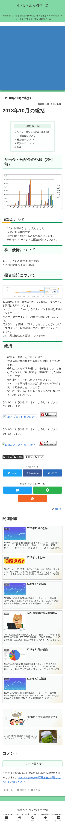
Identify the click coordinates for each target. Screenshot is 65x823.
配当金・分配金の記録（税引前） (33, 132)
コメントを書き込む (32, 763)
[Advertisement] (32, 58)
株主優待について (26, 139)
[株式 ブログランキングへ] (48, 416)
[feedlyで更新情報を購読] (47, 490)
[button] (58, 475)
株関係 (20, 457)
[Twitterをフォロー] (17, 490)
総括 (19, 147)
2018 (30, 457)
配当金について (27, 135)
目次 (28, 126)
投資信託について (26, 143)
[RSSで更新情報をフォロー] (32, 498)
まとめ (9, 457)
